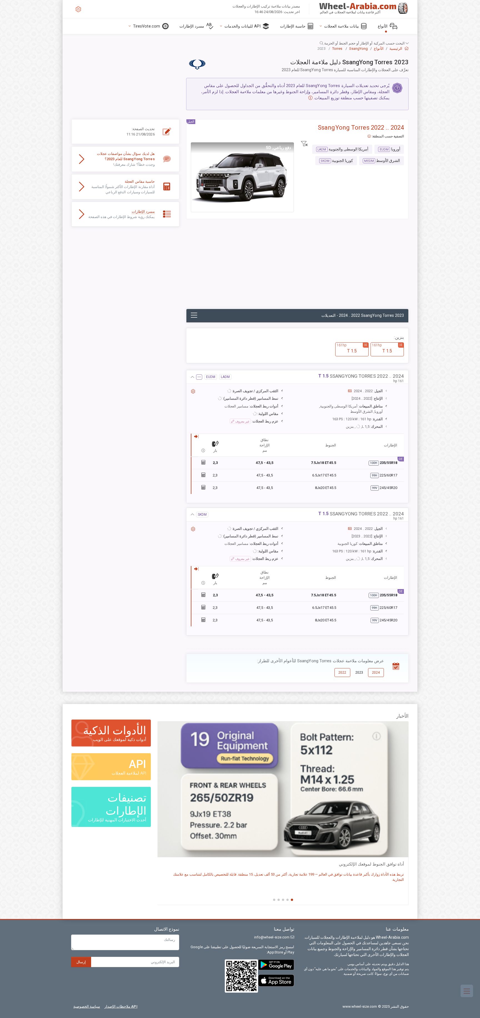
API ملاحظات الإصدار (121, 1006)
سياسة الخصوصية (86, 1006)
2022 (342, 672)
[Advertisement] (297, 267)
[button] (240, 43)
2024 (376, 672)
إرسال (81, 962)
